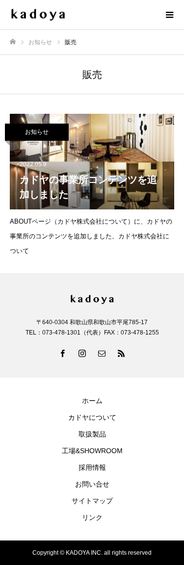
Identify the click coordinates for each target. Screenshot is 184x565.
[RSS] (122, 353)
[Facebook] (63, 353)
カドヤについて (92, 417)
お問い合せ (92, 484)
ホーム (92, 401)
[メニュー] (169, 14)
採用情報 (92, 467)
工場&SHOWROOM (92, 451)
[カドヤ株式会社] (82, 15)
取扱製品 (92, 434)
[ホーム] (13, 42)
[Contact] (102, 353)
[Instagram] (82, 353)
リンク (92, 517)
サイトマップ (92, 501)
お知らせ (37, 131)
